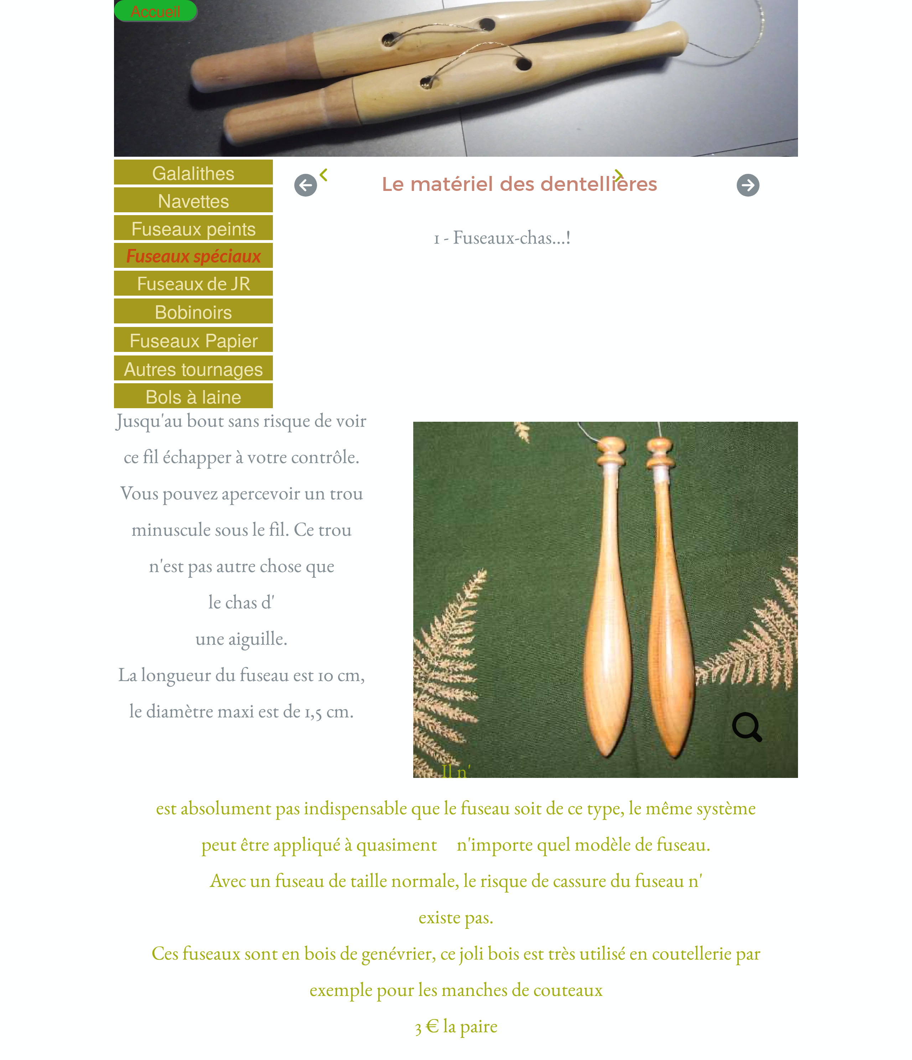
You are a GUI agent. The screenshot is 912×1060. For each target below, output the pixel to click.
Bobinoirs (193, 310)
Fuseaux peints (193, 227)
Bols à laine (193, 395)
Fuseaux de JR (193, 283)
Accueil (155, 10)
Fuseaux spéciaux (193, 255)
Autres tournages (193, 367)
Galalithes (193, 172)
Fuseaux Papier (193, 339)
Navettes (193, 199)
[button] (305, 185)
